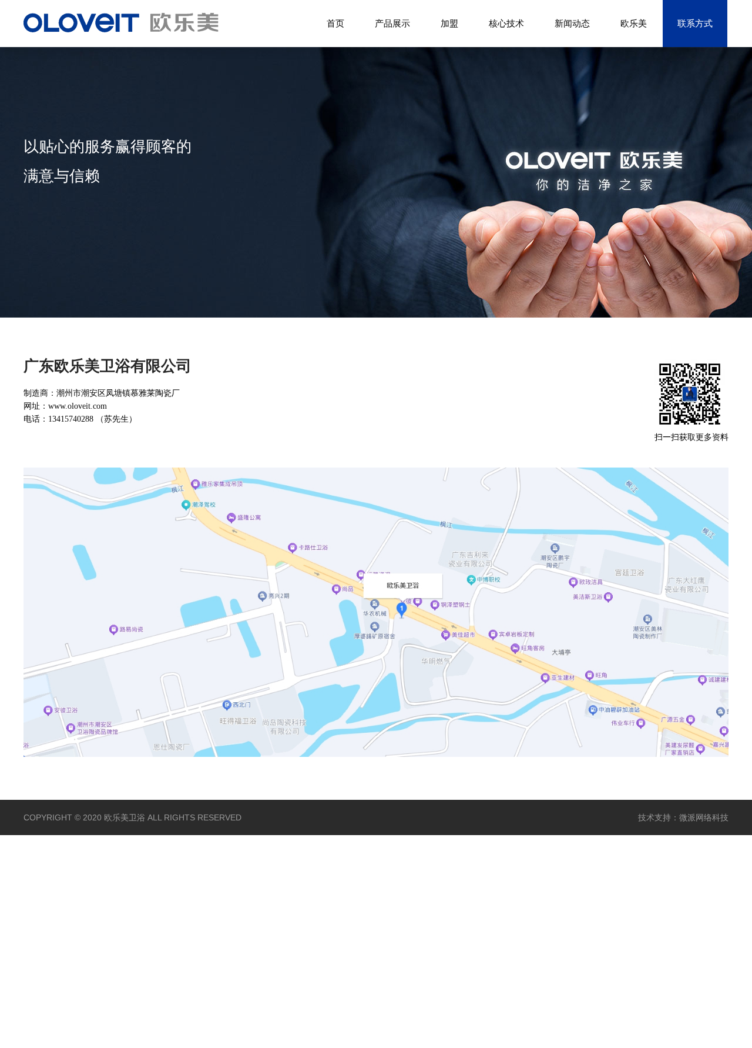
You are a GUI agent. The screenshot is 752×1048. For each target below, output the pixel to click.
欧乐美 (633, 23)
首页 (335, 23)
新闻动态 (572, 23)
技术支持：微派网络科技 (683, 817)
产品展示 (392, 23)
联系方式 (695, 23)
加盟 (449, 23)
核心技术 (506, 23)
